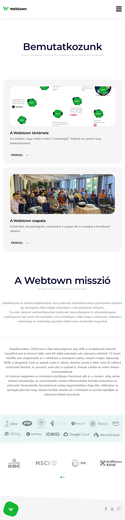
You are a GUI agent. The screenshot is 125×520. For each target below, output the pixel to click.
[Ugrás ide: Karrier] (16, 9)
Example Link (10, 81)
